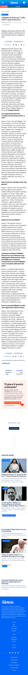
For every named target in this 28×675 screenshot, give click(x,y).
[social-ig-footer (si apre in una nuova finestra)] (18, 653)
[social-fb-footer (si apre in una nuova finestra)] (12, 653)
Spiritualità (14, 628)
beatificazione (6, 460)
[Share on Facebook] (13, 44)
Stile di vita (14, 626)
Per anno (14, 647)
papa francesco (6, 363)
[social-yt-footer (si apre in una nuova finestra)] (10, 653)
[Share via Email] (21, 44)
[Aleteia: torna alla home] (14, 2)
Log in (18, 423)
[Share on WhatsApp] (23, 44)
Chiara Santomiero (18, 22)
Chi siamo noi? (14, 660)
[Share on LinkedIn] (16, 44)
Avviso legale (14, 662)
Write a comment (14, 428)
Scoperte (14, 630)
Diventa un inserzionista (14, 665)
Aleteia (24, 22)
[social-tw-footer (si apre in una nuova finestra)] (15, 653)
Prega (17, 6)
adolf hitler (5, 488)
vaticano (7, 11)
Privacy (14, 670)
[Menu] (4, 2)
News (2, 11)
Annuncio (14, 641)
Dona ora (3, 6)
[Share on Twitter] (18, 44)
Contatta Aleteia (14, 667)
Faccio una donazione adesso (11, 402)
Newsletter (14, 637)
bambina (5, 566)
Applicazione (14, 639)
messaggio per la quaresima (9, 515)
